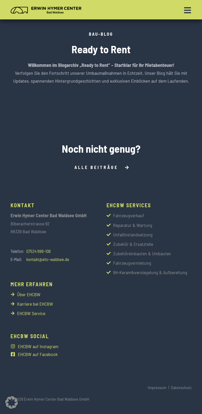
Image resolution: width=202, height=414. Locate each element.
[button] (11, 402)
